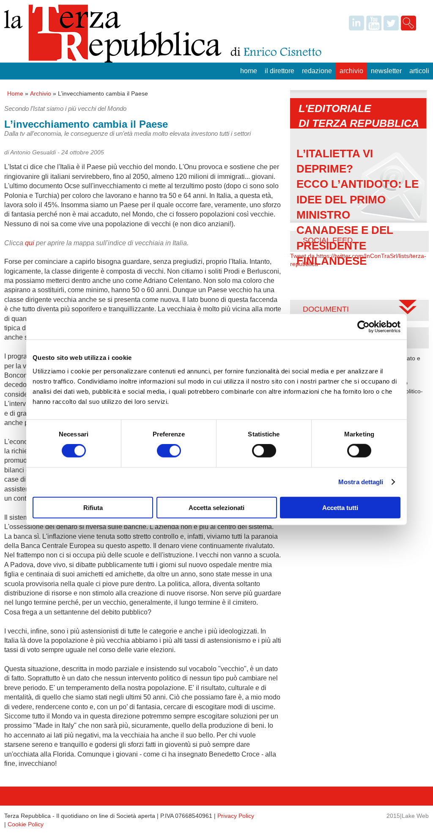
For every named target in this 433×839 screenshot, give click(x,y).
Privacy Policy (235, 815)
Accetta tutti (340, 507)
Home (248, 70)
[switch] (169, 451)
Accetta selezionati (216, 507)
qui (29, 243)
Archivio (351, 70)
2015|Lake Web (407, 815)
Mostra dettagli (361, 481)
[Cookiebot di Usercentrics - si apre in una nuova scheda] (363, 327)
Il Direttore (279, 70)
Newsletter (386, 70)
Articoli (419, 70)
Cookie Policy (26, 824)
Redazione (317, 70)
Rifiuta (93, 507)
